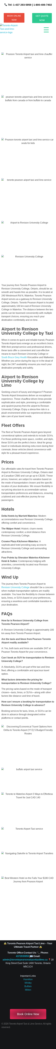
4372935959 (22, 956)
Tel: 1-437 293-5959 (19, 4)
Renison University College (15, 587)
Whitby (28, 983)
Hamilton (28, 979)
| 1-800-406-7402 (41, 4)
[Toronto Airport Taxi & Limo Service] (11, 31)
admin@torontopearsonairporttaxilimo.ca (25, 959)
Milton (28, 990)
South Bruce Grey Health (14, 357)
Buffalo (28, 986)
